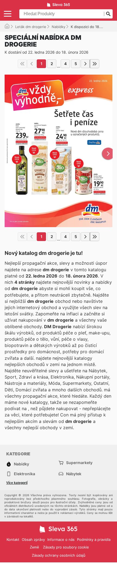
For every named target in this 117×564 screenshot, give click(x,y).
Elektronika (24, 473)
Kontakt (13, 539)
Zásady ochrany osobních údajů (58, 555)
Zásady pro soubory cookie (66, 547)
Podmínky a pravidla (93, 539)
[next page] (85, 63)
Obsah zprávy (33, 539)
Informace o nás (61, 539)
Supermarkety (79, 462)
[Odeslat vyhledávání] (108, 14)
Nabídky (58, 27)
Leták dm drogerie (30, 27)
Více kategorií (16, 483)
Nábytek (73, 473)
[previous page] (31, 63)
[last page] (94, 63)
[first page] (22, 63)
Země (34, 547)
